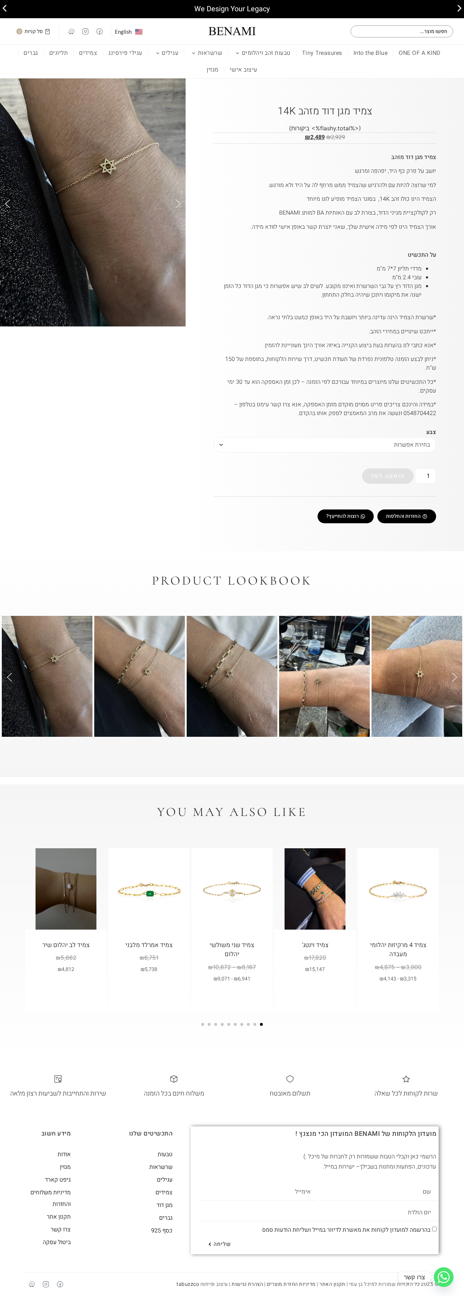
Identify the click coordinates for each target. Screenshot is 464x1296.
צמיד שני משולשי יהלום (232, 949)
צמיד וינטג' (315, 945)
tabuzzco (188, 1284)
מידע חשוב (56, 1133)
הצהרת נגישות (247, 1284)
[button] (4, 8)
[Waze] (71, 31)
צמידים (88, 53)
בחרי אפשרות (394, 995)
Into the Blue (370, 53)
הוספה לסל (388, 476)
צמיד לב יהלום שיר (66, 945)
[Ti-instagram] (85, 31)
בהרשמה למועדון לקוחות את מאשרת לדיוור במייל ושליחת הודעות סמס (346, 1229)
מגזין (213, 69)
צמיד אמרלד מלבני (149, 945)
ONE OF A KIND (420, 53)
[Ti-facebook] (99, 31)
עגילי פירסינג (125, 53)
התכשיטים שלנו (151, 1133)
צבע (431, 432)
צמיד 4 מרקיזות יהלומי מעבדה (398, 949)
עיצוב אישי (243, 69)
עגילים (170, 53)
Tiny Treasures (322, 53)
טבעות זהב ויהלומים (266, 53)
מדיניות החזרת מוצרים (291, 1284)
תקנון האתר (332, 1284)
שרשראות (210, 53)
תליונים (58, 53)
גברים (31, 53)
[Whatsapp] (443, 1277)
